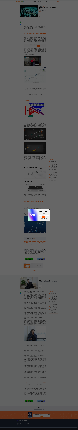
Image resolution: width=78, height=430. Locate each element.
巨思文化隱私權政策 (45, 218)
